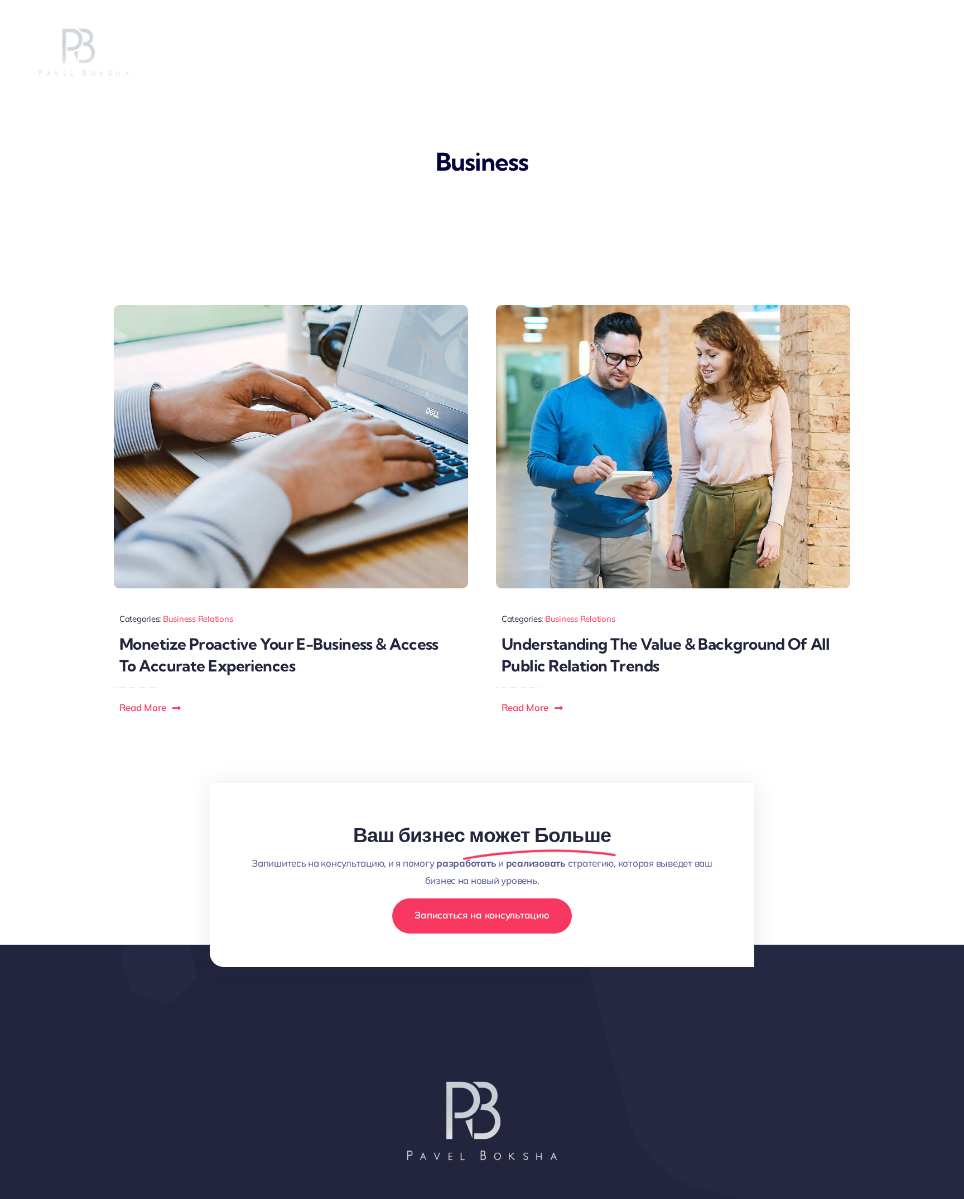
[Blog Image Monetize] (291, 310)
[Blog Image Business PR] (673, 310)
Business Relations (198, 618)
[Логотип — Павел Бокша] (482, 1039)
